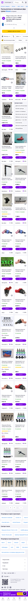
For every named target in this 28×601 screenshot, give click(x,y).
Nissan (13, 6)
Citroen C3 (18, 517)
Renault (16, 542)
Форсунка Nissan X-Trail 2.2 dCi (9, 530)
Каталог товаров (5, 6)
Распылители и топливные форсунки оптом (13, 552)
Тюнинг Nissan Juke (7, 534)
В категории (8, 2)
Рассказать (21, 594)
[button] (7, 66)
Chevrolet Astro (5, 522)
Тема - (7, 573)
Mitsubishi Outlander (7, 517)
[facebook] (5, 587)
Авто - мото (20, 6)
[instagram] (8, 587)
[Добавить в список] (12, 53)
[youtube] (2, 587)
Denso (9, 542)
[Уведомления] (26, 2)
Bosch (3, 542)
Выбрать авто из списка (14, 31)
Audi (12, 547)
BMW (17, 547)
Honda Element (16, 522)
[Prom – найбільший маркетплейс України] (2, 2)
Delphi (23, 542)
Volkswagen (5, 547)
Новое (20, 40)
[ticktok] (10, 587)
